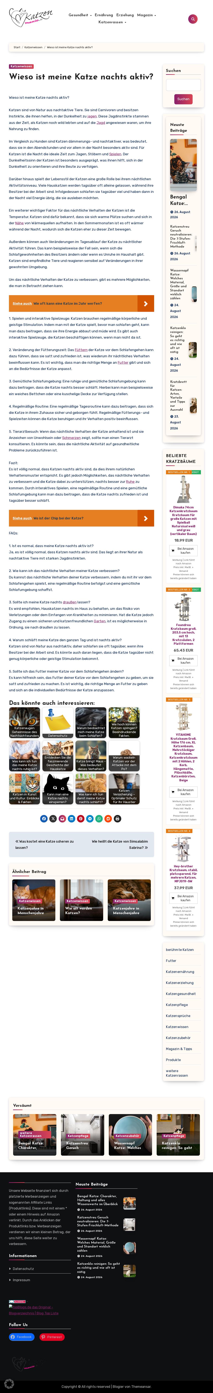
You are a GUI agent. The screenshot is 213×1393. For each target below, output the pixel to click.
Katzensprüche (178, 1016)
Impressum (21, 1280)
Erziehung (125, 15)
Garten (99, 621)
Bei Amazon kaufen (186, 551)
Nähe (19, 223)
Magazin (145, 15)
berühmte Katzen (180, 950)
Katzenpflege (177, 1005)
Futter (123, 362)
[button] (9, 1384)
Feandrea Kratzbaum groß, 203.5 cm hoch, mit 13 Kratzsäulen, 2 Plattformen (183, 634)
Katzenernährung (180, 972)
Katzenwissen (21, 66)
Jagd (101, 123)
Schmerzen (71, 438)
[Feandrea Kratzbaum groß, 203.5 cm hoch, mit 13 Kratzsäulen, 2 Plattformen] (183, 607)
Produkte (173, 1060)
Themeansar (141, 1387)
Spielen (115, 154)
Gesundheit (79, 15)
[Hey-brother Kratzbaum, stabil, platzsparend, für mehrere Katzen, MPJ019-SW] (183, 848)
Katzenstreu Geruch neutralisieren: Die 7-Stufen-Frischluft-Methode (98, 1221)
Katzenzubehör (178, 1038)
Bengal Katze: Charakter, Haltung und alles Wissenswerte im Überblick (97, 1200)
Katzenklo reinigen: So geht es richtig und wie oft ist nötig (178, 340)
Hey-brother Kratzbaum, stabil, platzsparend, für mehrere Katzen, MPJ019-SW (183, 874)
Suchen (173, 71)
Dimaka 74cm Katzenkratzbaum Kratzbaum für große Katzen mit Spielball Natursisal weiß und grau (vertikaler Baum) (183, 521)
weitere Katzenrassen (177, 1073)
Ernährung (104, 15)
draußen (70, 602)
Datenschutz (23, 1269)
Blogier (118, 1387)
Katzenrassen (111, 22)
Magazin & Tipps (179, 1049)
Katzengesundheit (181, 994)
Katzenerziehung (180, 983)
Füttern (81, 350)
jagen (92, 116)
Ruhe (130, 482)
